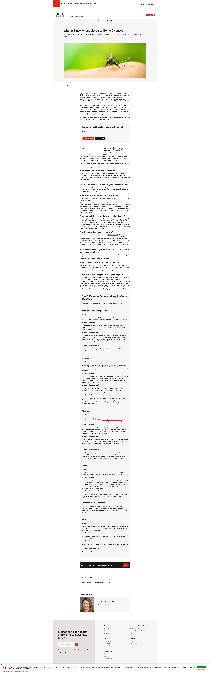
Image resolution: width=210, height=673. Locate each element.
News (140, 1)
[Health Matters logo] (59, 15)
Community (107, 631)
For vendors (133, 649)
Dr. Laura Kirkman (113, 107)
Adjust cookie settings (5, 671)
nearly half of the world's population (112, 420)
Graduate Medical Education (138, 631)
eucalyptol (105, 283)
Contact (143, 1)
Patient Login (153, 1)
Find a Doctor (151, 5)
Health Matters (62, 9)
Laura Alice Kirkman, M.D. (79, 85)
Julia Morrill (92, 85)
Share (141, 85)
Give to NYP (136, 1)
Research (147, 1)
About (127, 1)
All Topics (150, 15)
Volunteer (106, 656)
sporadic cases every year (119, 184)
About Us (106, 628)
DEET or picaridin (113, 235)
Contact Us (107, 633)
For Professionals (135, 628)
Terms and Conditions (79, 649)
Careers (131, 1)
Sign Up (126, 565)
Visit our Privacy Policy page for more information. (20, 671)
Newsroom (107, 643)
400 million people (93, 367)
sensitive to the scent (95, 281)
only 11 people (93, 319)
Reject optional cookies (201, 669)
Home (56, 9)
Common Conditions (68, 28)
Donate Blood (108, 658)
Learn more (84, 131)
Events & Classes (109, 646)
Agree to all (202, 667)
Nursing (132, 633)
